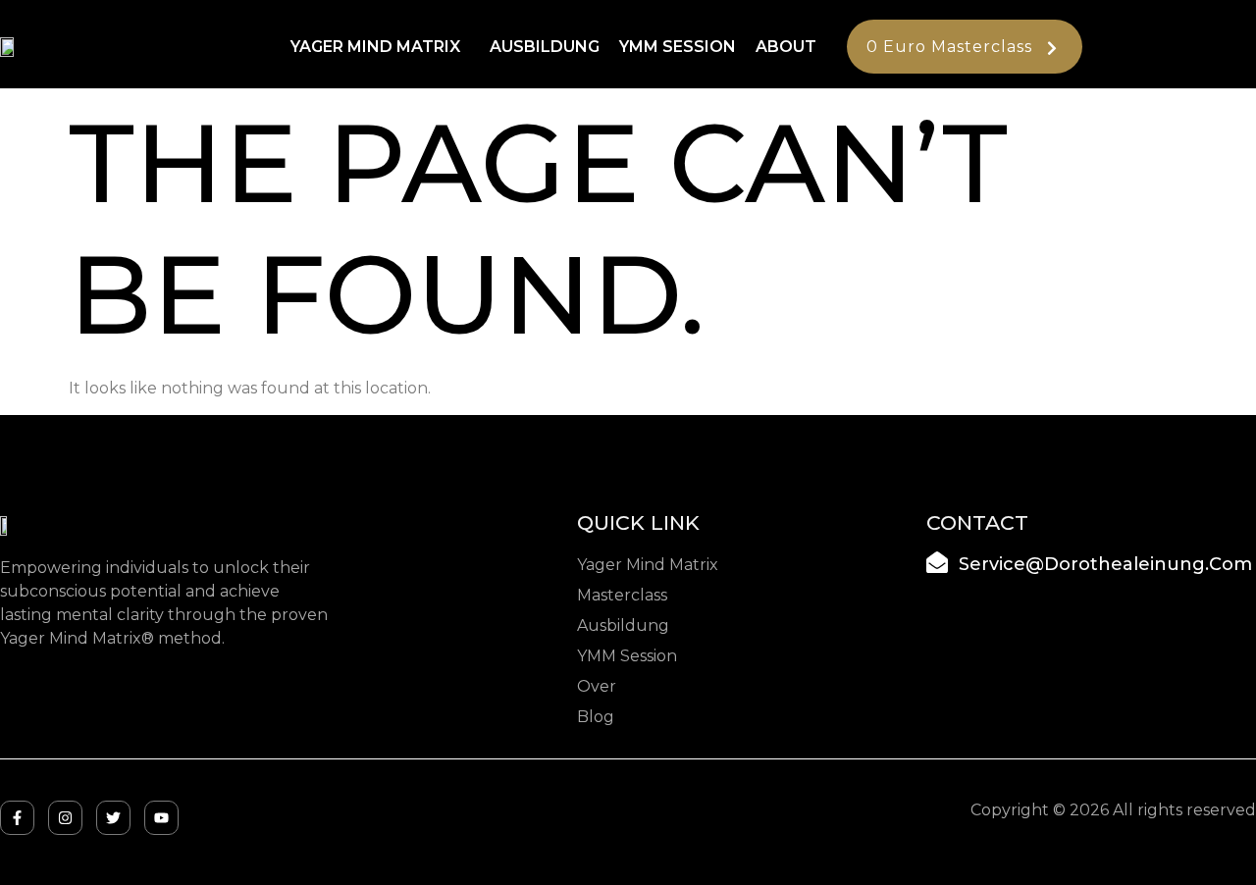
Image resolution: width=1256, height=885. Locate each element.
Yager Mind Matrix (375, 46)
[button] (380, 47)
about (786, 46)
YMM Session (677, 46)
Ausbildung (545, 46)
